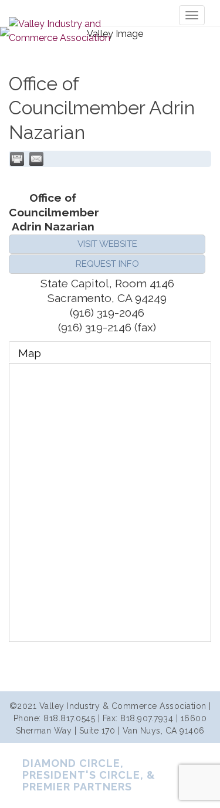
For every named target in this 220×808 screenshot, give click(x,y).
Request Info (107, 264)
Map (29, 353)
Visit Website (107, 244)
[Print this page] (17, 159)
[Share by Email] (36, 159)
